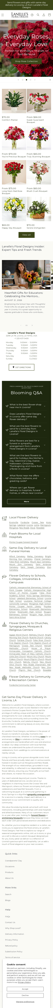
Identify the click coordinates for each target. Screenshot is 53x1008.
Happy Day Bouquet (11, 228)
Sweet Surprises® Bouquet (35, 121)
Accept (25, 989)
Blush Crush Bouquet (37, 191)
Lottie (36, 525)
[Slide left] (21, 325)
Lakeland (21, 525)
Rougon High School (40, 614)
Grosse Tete (38, 522)
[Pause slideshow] (50, 80)
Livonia (29, 525)
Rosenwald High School (30, 612)
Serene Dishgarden (36, 228)
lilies (17, 739)
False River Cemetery (19, 562)
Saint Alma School (17, 617)
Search (8, 894)
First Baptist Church (18, 643)
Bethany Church (36, 635)
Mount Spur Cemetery (40, 562)
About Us (9, 878)
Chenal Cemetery (42, 559)
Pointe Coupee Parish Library (25, 606)
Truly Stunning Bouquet (38, 156)
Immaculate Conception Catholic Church (30, 651)
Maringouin (45, 525)
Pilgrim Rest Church (29, 670)
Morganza (13, 528)
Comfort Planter (10, 120)
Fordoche (25, 522)
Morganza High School (40, 604)
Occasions (9, 866)
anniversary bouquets (12, 818)
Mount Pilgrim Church (34, 659)
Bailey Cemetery (35, 556)
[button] (38, 15)
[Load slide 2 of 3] (26, 79)
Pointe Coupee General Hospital (23, 542)
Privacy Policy (24, 982)
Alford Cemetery (17, 556)
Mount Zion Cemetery (21, 564)
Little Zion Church (17, 656)
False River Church (42, 640)
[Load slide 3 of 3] (30, 79)
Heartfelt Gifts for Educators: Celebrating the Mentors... (24, 294)
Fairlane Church (24, 640)
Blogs (7, 900)
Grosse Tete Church (32, 646)
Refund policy (11, 946)
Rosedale (40, 528)
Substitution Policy (13, 951)
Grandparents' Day (13, 861)
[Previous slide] (18, 80)
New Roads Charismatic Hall (37, 665)
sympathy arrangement (38, 794)
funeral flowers (38, 815)
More (26, 501)
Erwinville (13, 522)
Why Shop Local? (13, 928)
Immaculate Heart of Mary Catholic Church (30, 654)
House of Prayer (41, 648)
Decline (25, 995)
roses (42, 736)
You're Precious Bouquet (14, 156)
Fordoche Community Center (22, 685)
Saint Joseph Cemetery (33, 567)
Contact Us (10, 922)
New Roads (24, 528)
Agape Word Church (18, 635)
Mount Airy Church (35, 656)
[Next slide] (35, 80)
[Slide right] (32, 325)
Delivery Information (14, 934)
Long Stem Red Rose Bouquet (12, 192)
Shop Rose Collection (26, 61)
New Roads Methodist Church (24, 667)
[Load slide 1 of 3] (22, 79)
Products (9, 872)
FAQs (7, 916)
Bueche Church (36, 637)
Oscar (32, 528)
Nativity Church (30, 662)
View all (26, 235)
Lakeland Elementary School (30, 598)
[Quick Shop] (32, 15)
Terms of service (12, 957)
